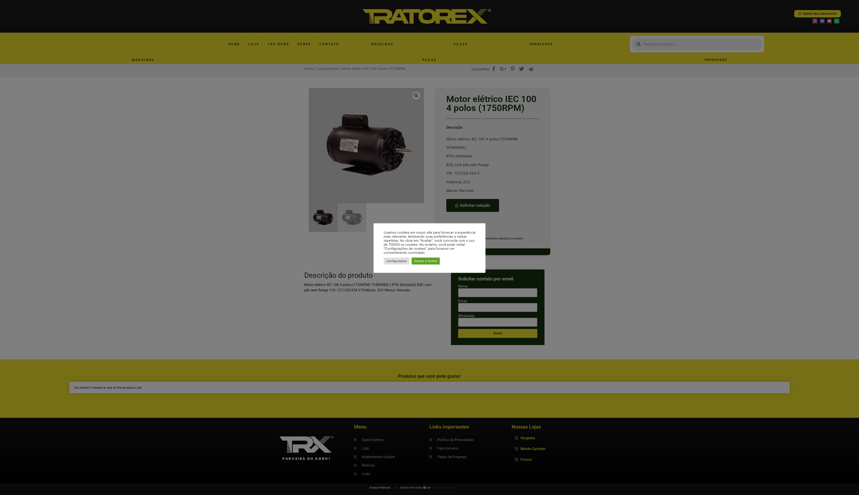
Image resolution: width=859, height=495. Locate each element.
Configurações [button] (396, 261)
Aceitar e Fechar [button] (425, 261)
